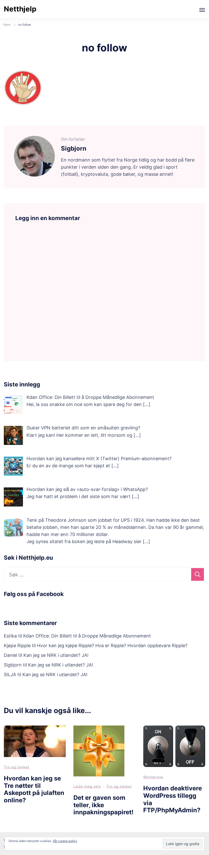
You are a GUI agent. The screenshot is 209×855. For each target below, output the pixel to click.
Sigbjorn (13, 665)
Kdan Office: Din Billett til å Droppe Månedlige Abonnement (87, 636)
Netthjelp (20, 9)
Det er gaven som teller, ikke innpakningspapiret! (103, 805)
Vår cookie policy (65, 841)
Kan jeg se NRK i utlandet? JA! (55, 655)
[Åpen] (202, 10)
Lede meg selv (87, 786)
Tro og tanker (17, 767)
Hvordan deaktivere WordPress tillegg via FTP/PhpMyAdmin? (172, 799)
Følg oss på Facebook (34, 593)
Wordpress (153, 777)
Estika (10, 636)
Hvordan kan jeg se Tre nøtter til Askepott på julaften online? (34, 789)
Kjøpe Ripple (17, 645)
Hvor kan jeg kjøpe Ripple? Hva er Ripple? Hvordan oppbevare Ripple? (112, 645)
